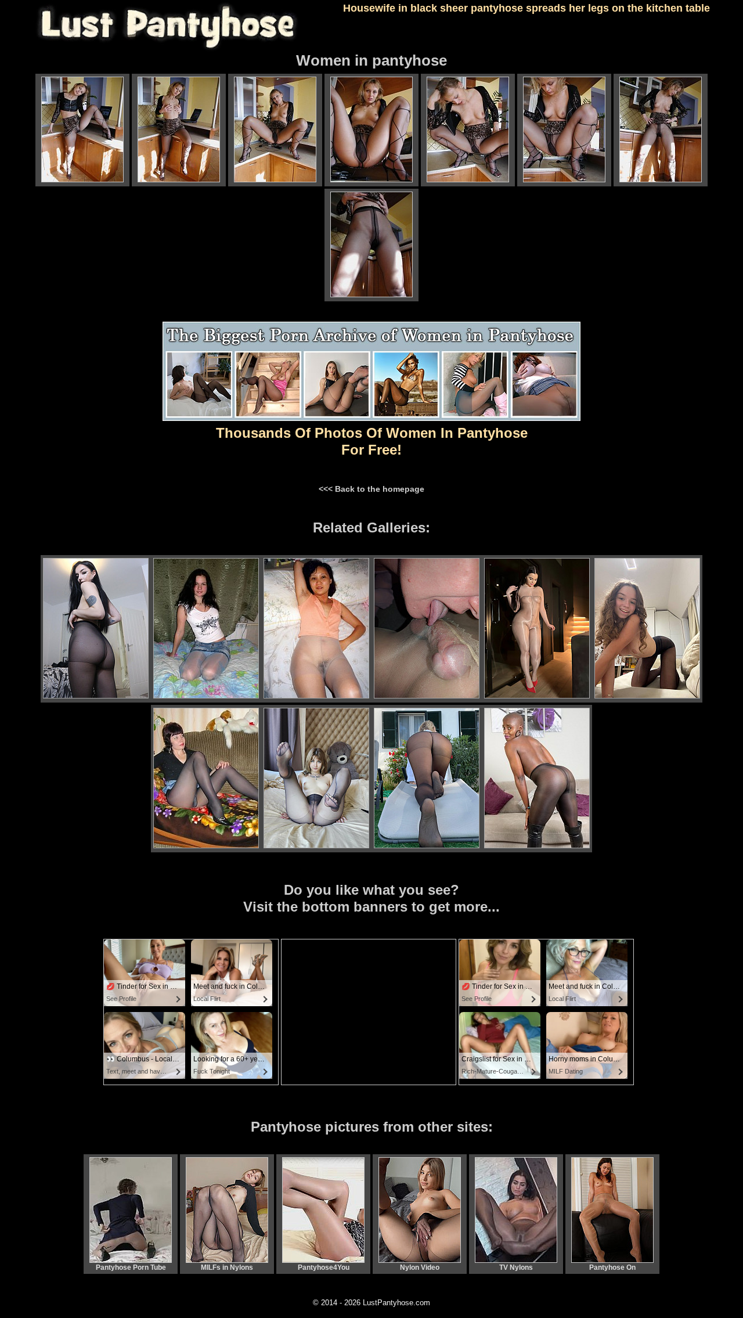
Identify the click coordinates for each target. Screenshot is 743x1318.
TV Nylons (516, 1267)
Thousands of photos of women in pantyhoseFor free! (372, 441)
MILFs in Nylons (227, 1267)
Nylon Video (419, 1267)
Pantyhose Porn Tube (131, 1267)
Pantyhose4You (323, 1267)
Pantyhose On (612, 1267)
